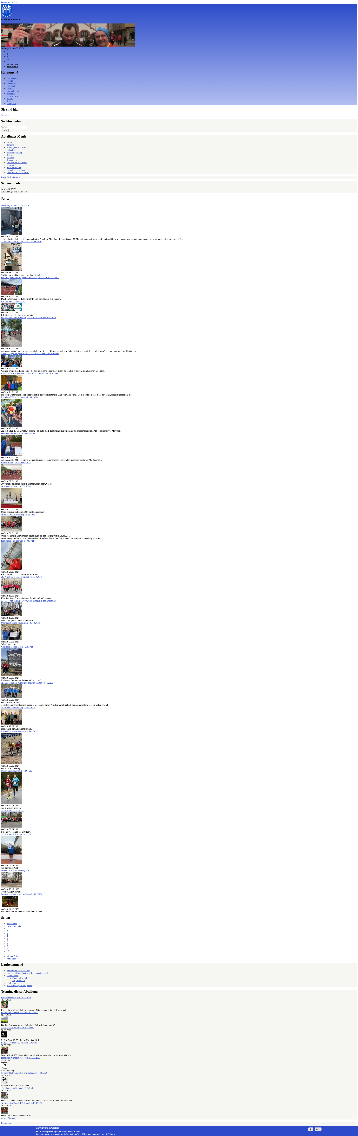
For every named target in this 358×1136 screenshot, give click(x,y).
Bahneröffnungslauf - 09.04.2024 (16, 462)
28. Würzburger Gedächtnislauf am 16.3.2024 (21, 577)
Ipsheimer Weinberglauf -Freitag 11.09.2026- (21, 1058)
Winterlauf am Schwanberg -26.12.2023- (19, 870)
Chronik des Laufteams (17, 162)
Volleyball (11, 103)
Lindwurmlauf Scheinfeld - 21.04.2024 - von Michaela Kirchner (29, 373)
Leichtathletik (13, 91)
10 (8, 59)
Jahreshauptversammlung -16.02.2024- (18, 707)
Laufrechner (12, 983)
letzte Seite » (12, 66)
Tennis (10, 98)
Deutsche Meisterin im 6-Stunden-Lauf (18, 433)
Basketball (11, 83)
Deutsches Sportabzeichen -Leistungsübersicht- (27, 973)
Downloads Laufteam (16, 170)
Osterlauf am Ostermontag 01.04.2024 (18, 514)
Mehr (318, 1129)
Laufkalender (12, 975)
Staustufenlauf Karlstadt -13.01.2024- (17, 771)
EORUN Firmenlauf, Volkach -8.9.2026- (19, 1043)
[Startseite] (6, 17)
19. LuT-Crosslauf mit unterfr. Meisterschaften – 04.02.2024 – (28, 683)
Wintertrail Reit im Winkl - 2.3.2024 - (17, 647)
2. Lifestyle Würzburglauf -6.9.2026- (17, 1027)
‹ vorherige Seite (14, 926)
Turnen (10, 101)
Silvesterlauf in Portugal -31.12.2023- (17, 834)
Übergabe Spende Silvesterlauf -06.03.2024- (20, 623)
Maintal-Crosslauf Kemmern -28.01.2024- (19, 731)
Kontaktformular (14, 167)
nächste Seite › (13, 64)
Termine (10, 145)
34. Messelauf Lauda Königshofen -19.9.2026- (22, 1103)
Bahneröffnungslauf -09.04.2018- (16, 48)
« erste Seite (12, 923)
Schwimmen (12, 96)
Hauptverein (12, 78)
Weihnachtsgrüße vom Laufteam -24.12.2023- (21, 894)
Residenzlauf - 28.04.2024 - (13, 301)
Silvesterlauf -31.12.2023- (12, 810)
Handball (11, 86)
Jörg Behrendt (18, 980)
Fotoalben (11, 150)
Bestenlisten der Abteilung (18, 970)
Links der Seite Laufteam (18, 172)
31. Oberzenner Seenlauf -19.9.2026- (17, 1088)
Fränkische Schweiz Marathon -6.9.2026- (19, 1012)
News (9, 142)
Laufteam (11, 88)
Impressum (6, 1123)
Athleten (10, 157)
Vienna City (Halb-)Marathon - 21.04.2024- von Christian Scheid (30, 353)
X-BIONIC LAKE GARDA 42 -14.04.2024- (21, 241)
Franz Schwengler (20, 978)
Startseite (5, 115)
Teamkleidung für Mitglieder (19, 985)
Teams (9, 155)
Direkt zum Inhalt (9, 2)
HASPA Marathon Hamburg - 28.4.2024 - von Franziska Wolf (28, 317)
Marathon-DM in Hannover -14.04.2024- (19, 397)
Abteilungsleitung (14, 152)
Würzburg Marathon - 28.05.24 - (15, 205)
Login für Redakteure (10, 177)
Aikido (10, 81)
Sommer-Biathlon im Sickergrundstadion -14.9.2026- (24, 1073)
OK (310, 1129)
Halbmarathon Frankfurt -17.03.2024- (18, 541)
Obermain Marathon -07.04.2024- (16, 486)
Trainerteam (12, 160)
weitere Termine (8, 1118)
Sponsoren (11, 165)
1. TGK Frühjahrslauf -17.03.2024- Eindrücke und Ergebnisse (28, 601)
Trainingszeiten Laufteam (18, 147)
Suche (4, 127)
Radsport (11, 93)
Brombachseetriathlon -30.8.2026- (16, 997)
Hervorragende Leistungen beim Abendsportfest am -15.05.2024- (30, 277)
